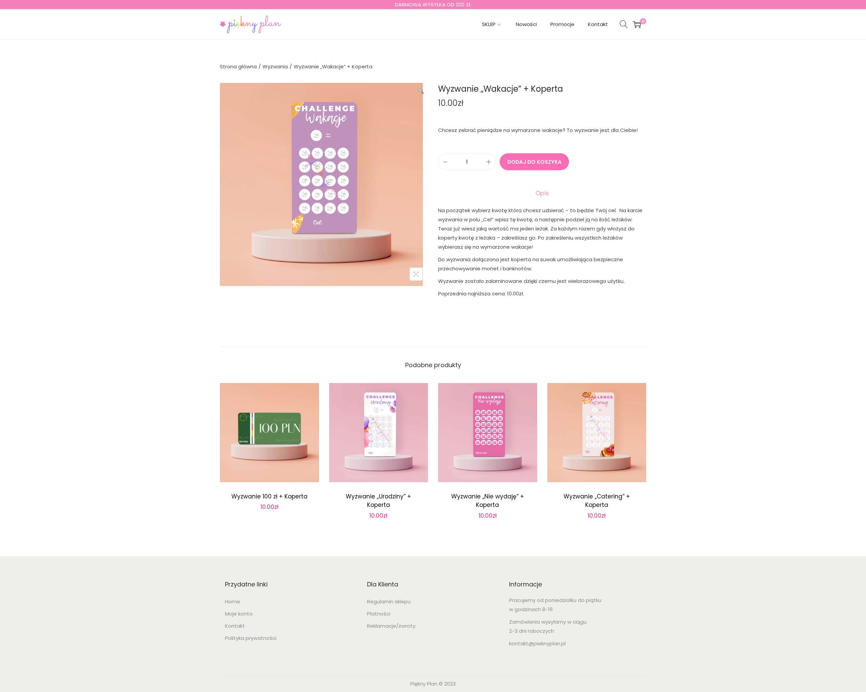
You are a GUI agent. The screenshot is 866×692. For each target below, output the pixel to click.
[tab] (542, 193)
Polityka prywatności (250, 638)
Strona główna (238, 66)
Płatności (378, 613)
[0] (637, 24)
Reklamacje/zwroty (391, 625)
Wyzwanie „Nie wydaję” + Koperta (487, 500)
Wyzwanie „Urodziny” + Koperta (378, 500)
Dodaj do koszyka (534, 161)
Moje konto (239, 613)
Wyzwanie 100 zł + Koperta (269, 496)
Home (232, 601)
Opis (542, 193)
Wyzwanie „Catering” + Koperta (597, 500)
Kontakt (235, 625)
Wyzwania (275, 66)
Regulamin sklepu (389, 601)
